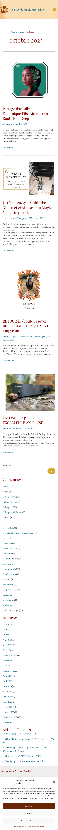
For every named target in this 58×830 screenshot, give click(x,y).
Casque (12, 336)
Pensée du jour (9, 574)
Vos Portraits (8, 605)
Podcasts (7, 579)
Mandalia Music (10, 558)
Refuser (29, 813)
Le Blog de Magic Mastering (27, 9)
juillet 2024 (8, 634)
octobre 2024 (9, 624)
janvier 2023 (8, 712)
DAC (5, 522)
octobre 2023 (9, 665)
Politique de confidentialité (36, 826)
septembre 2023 (10, 670)
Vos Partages (8, 599)
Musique (7, 124)
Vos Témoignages (20, 218)
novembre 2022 (10, 722)
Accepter (29, 805)
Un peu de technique (12, 589)
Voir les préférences (29, 820)
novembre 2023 (10, 660)
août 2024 (7, 629)
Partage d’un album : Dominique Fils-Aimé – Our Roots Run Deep (25, 113)
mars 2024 (7, 644)
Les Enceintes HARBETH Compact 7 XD (22, 756)
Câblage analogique (12, 496)
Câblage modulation (12, 512)
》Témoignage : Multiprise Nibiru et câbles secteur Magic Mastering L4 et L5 (27, 207)
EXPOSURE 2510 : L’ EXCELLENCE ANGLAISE (23, 420)
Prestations (8, 584)
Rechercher (8, 465)
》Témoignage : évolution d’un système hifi (23, 761)
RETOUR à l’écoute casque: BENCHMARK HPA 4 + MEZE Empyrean (26, 326)
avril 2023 (7, 696)
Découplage (8, 527)
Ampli (5, 336)
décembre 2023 (10, 655)
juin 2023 (7, 686)
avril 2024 (7, 639)
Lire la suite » (8, 147)
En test (6, 537)
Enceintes (7, 543)
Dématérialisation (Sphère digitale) (32, 336)
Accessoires (8, 486)
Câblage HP (8, 507)
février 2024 (8, 650)
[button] (54, 781)
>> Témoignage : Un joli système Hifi (19, 733)
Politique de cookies (20, 826)
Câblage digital (10, 501)
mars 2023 (7, 701)
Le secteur (7, 218)
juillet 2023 (8, 681)
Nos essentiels (15, 428)
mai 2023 (7, 691)
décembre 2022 (10, 717)
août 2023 (7, 675)
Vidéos (6, 594)
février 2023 (8, 706)
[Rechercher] (51, 471)
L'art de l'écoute (10, 548)
